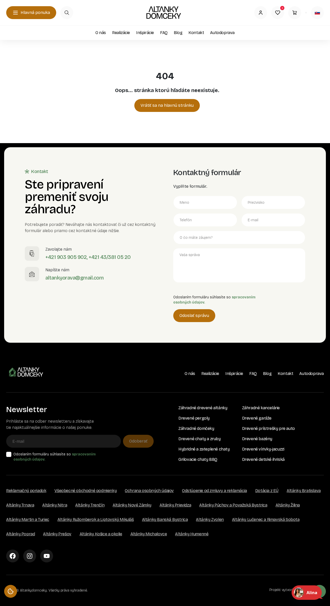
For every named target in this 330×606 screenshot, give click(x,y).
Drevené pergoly (194, 418)
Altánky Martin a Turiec (27, 519)
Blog (178, 32)
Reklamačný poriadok (26, 490)
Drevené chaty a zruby (199, 438)
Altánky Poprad (20, 533)
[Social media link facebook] (12, 556)
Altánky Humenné (191, 533)
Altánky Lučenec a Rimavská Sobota (266, 519)
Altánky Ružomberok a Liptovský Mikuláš (95, 519)
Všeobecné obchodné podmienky (85, 490)
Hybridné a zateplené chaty (204, 449)
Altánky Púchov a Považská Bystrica (233, 505)
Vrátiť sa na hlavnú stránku (167, 105)
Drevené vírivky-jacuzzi (263, 449)
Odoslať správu (194, 315)
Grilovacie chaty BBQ (197, 459)
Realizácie (121, 32)
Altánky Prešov (57, 533)
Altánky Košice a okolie (101, 533)
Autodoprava (222, 32)
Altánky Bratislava (304, 490)
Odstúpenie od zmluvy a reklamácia (214, 490)
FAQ (164, 32)
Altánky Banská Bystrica (165, 519)
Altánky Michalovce (148, 533)
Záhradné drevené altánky (202, 407)
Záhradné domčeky (196, 428)
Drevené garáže (256, 418)
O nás (100, 32)
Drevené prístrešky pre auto (268, 428)
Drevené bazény (257, 438)
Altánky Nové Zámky (132, 505)
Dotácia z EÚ (266, 490)
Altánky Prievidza (175, 505)
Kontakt (196, 32)
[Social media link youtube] (46, 556)
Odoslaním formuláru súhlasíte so (54, 457)
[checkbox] (8, 454)
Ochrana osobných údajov (149, 490)
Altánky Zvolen (210, 519)
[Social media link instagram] (29, 556)
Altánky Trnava (20, 505)
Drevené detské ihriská (263, 459)
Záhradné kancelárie (261, 407)
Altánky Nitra (54, 505)
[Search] (66, 12)
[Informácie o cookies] (10, 591)
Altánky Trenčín (89, 505)
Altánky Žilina (288, 505)
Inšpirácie (145, 32)
